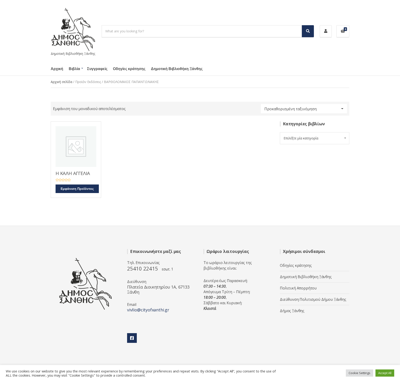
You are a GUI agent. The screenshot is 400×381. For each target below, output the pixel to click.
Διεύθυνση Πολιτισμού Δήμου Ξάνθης (313, 299)
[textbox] (314, 138)
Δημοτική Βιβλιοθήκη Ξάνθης (177, 68)
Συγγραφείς (97, 68)
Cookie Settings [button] (359, 373)
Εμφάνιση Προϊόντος (77, 189)
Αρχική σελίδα (61, 82)
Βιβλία (74, 68)
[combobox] (314, 138)
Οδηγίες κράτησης (129, 68)
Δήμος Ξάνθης (292, 310)
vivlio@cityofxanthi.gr (148, 310)
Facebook (132, 338)
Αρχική (57, 68)
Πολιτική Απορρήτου (298, 288)
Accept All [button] (384, 373)
